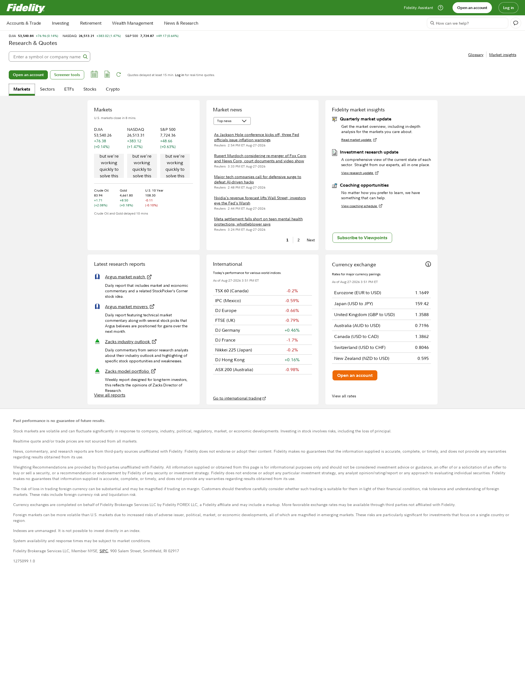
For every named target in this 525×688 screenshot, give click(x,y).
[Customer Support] (440, 7)
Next (309, 240)
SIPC (104, 550)
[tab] (22, 90)
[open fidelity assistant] (515, 23)
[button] (94, 75)
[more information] (428, 264)
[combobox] (49, 56)
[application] (109, 166)
